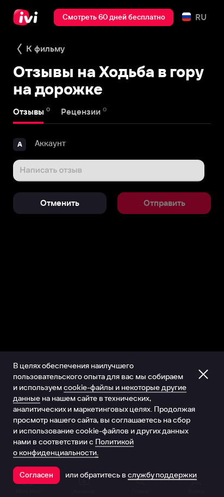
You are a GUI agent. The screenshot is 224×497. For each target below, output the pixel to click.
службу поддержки (162, 474)
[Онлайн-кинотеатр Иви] (28, 17)
